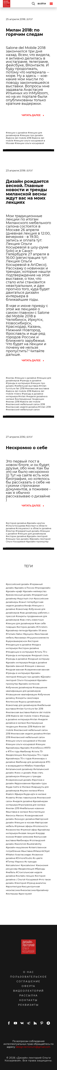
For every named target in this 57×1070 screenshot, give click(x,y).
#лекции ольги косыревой (29, 143)
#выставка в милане (17, 812)
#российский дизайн (17, 584)
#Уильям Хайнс (14, 634)
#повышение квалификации (21, 694)
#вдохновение (22, 783)
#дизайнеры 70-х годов (19, 758)
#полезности (40, 826)
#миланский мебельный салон (23, 409)
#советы (10, 797)
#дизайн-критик (36, 523)
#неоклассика (28, 890)
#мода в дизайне (37, 662)
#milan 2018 (44, 407)
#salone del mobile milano (25, 716)
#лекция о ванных (35, 666)
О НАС (28, 972)
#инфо (28, 605)
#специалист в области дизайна (33, 528)
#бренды (40, 869)
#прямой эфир (29, 829)
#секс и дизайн (22, 772)
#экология (20, 844)
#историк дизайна (16, 536)
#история (33, 641)
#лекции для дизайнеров (32, 533)
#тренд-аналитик (36, 883)
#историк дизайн (26, 627)
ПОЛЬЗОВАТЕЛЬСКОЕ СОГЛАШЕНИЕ (28, 979)
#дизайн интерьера (17, 662)
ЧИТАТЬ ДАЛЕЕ (31, 115)
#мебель (10, 872)
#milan (22, 396)
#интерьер (12, 893)
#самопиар (22, 609)
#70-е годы (14, 751)
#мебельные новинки (32, 808)
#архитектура (13, 886)
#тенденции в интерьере (20, 652)
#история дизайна (16, 523)
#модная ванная (15, 669)
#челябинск (37, 748)
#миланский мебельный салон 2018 (25, 404)
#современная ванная (37, 669)
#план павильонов (26, 797)
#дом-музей (25, 893)
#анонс (20, 815)
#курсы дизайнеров (30, 701)
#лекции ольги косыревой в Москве (26, 741)
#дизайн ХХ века (37, 630)
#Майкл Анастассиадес (18, 854)
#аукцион (28, 634)
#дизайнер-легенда (17, 630)
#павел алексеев (23, 836)
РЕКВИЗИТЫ (28, 1004)
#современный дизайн (18, 780)
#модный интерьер (38, 659)
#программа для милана (31, 805)
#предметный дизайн (27, 531)
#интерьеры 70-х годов (35, 755)
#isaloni (10, 794)
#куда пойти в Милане (18, 787)
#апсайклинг (13, 865)
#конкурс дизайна (24, 819)
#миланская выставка (37, 388)
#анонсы (10, 815)
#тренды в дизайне (30, 380)
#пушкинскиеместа (38, 637)
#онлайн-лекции (25, 876)
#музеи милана (28, 790)
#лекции (40, 744)
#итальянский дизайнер (19, 769)
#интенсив (12, 701)
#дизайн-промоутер (37, 541)
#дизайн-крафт (14, 591)
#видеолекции (14, 755)
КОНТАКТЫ (28, 1000)
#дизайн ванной (15, 666)
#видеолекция (26, 869)
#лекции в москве (24, 822)
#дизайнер (42, 890)
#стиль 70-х (41, 652)
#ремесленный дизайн (18, 595)
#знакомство (13, 829)
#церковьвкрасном (16, 641)
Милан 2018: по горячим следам (24, 32)
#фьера (19, 794)
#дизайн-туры (39, 783)
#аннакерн (20, 637)
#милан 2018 (12, 401)
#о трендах (30, 861)
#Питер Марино (15, 861)
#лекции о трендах (30, 776)
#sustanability (34, 844)
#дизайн (25, 748)
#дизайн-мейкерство (34, 591)
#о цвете (38, 858)
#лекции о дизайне (16, 132)
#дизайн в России (24, 588)
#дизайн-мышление (17, 847)
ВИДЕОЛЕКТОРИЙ (28, 990)
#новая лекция (26, 833)
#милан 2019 (12, 808)
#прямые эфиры (23, 826)
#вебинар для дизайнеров (30, 762)
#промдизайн (42, 588)
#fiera (40, 790)
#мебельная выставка (26, 386)
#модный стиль (40, 655)
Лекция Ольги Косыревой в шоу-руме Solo (27, 247)
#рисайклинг (28, 865)
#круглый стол (25, 598)
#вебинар (25, 751)
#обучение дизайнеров (19, 687)
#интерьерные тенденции (29, 399)
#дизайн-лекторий (37, 536)
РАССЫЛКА (28, 995)
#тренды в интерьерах (18, 655)
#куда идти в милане (34, 794)
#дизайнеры (13, 748)
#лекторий (20, 883)
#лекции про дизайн (31, 135)
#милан (10, 378)
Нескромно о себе (26, 447)
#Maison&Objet (41, 851)
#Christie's (41, 627)
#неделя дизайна (22, 801)
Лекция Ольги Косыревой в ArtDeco (25, 263)
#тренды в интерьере (18, 383)
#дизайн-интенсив (29, 684)
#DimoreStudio (24, 858)
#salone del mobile (30, 401)
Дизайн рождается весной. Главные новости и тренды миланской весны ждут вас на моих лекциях (27, 192)
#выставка (27, 851)
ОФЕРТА (28, 986)
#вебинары (22, 840)
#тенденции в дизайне (18, 644)
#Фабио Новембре (34, 765)
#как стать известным (32, 620)
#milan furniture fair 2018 (29, 708)
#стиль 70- (37, 751)
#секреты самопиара (27, 698)
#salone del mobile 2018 (18, 138)
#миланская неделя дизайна (22, 407)
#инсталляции (37, 812)
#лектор (10, 531)
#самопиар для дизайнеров (21, 705)
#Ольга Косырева (15, 525)
